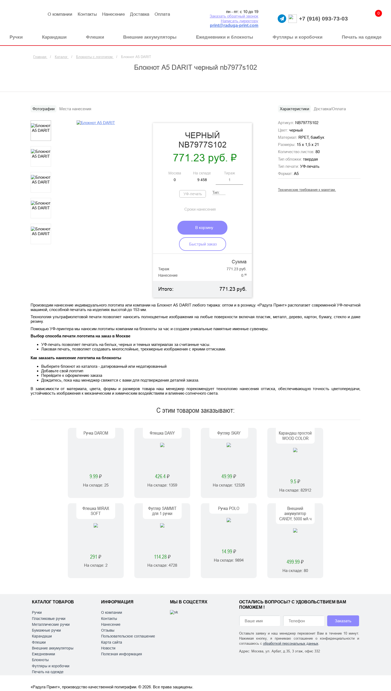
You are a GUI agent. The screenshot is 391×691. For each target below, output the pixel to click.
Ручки (37, 612)
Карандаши (42, 636)
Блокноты (40, 660)
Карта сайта (111, 642)
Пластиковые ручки (48, 618)
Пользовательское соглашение (128, 636)
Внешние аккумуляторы (52, 648)
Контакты (87, 14)
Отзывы (107, 630)
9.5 (295, 481)
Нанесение (113, 14)
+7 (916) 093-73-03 (323, 18)
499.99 (295, 562)
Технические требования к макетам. (307, 190)
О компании (60, 14)
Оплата (162, 14)
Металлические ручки (51, 624)
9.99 (96, 476)
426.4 (162, 476)
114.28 (162, 557)
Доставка (139, 14)
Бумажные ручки (46, 630)
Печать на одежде (48, 672)
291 (95, 557)
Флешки (39, 642)
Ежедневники (43, 654)
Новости (108, 648)
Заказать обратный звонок (234, 16)
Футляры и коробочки (50, 666)
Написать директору (239, 21)
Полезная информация (121, 654)
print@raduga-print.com (234, 25)
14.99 (229, 551)
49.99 (229, 476)
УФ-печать (193, 194)
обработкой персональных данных (290, 643)
